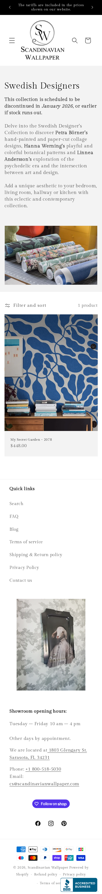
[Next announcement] (92, 7)
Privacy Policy (24, 567)
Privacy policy (74, 874)
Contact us (20, 580)
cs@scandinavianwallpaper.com (44, 783)
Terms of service (26, 541)
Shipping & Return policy (35, 554)
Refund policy (45, 874)
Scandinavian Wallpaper (48, 868)
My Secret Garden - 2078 (31, 440)
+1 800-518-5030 (43, 769)
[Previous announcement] (10, 7)
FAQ (13, 516)
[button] (12, 40)
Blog (14, 529)
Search (16, 503)
